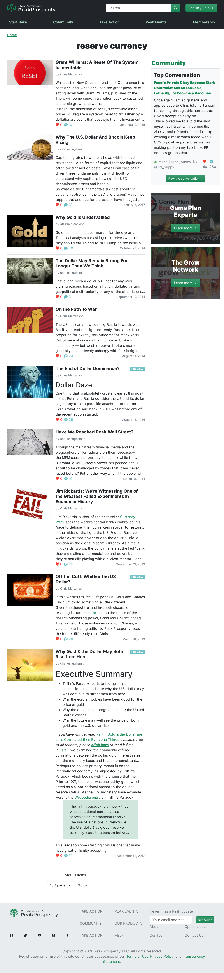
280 (213, 167)
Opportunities (196, 926)
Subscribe (205, 920)
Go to (82, 885)
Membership (204, 22)
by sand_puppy (175, 164)
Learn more (184, 228)
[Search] (175, 8)
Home (12, 35)
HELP (119, 935)
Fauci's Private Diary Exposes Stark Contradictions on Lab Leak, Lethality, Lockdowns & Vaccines (184, 87)
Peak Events (156, 22)
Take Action (109, 22)
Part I (63, 750)
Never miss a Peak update (171, 911)
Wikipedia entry (87, 797)
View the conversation (184, 178)
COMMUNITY (91, 923)
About (155, 926)
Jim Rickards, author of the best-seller (88, 517)
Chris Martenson (71, 74)
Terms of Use (137, 956)
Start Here (18, 22)
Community (63, 22)
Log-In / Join (199, 8)
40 (205, 167)
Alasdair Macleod (72, 224)
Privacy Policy (161, 956)
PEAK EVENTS (126, 911)
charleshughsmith (72, 149)
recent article (92, 612)
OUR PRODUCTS (128, 923)
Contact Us (194, 935)
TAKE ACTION (91, 911)
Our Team (158, 935)
